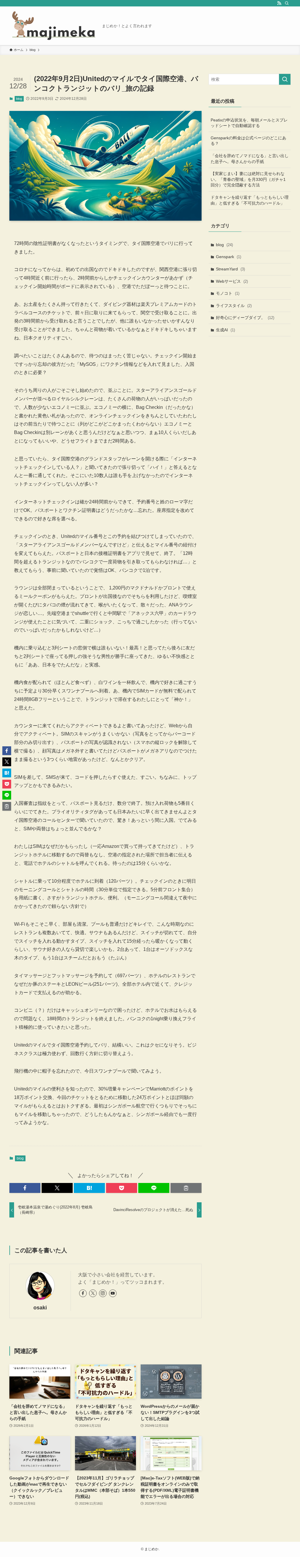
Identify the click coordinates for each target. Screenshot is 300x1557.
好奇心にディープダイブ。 (245, 317)
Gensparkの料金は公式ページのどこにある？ (248, 141)
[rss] (279, 3)
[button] (24, 1188)
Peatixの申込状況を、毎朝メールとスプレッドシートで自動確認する (249, 123)
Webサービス (232, 281)
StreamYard (230, 269)
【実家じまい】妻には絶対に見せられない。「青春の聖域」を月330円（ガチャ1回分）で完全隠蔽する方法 (248, 179)
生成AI (225, 329)
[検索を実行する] (285, 79)
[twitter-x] (93, 1293)
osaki (40, 1308)
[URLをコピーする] (186, 1188)
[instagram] (103, 1293)
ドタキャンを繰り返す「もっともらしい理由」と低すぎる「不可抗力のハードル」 (250, 200)
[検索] (287, 3)
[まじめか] (53, 25)
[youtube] (113, 1293)
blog (19, 98)
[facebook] (83, 1293)
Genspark (228, 256)
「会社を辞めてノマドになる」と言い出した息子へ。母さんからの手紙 (250, 158)
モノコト (227, 293)
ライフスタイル (234, 305)
